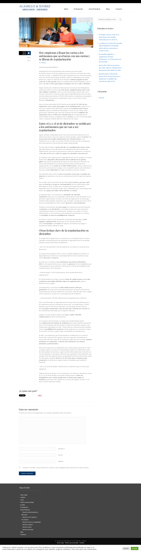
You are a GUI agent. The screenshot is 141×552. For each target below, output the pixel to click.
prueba (22, 505)
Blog (21, 532)
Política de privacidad (27, 502)
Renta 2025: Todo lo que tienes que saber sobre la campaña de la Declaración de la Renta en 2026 (110, 68)
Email (60, 455)
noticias (43, 62)
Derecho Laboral (28, 524)
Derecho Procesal (28, 529)
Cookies (22, 497)
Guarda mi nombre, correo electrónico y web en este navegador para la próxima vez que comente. (56, 467)
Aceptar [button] (134, 548)
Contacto (23, 534)
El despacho (24, 507)
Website (60, 461)
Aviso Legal (23, 495)
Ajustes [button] (126, 548)
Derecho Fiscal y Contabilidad (32, 522)
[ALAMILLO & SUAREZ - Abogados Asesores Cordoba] (35, 7)
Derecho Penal (27, 527)
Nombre (61, 449)
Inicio (22, 500)
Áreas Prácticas (25, 510)
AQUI (77, 549)
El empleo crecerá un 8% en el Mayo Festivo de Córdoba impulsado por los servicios (109, 37)
